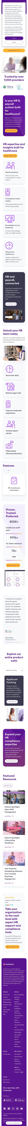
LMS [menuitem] (15, 1027)
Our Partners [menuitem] (6, 1054)
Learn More (9, 304)
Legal (5, 1122)
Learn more (11, 701)
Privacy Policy (11, 1120)
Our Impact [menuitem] (17, 1054)
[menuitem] (19, 1067)
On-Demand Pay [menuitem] (19, 1029)
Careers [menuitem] (18, 1072)
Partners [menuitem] (5, 1051)
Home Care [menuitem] (6, 994)
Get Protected (10, 761)
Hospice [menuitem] (5, 997)
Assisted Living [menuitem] (7, 1004)
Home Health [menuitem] (6, 999)
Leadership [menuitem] (17, 1069)
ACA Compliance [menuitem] (19, 994)
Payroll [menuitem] (16, 1039)
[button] (8, 470)
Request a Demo (12, 50)
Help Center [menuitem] (6, 1082)
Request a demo (11, 565)
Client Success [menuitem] (18, 1056)
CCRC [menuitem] (5, 1007)
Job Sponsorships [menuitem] (19, 1024)
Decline (14, 42)
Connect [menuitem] (5, 1077)
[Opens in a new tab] (4, 1108)
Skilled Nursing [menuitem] (7, 1002)
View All (6, 785)
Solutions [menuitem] (16, 991)
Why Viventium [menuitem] (18, 1051)
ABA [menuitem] (4, 1014)
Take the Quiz (10, 130)
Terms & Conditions (20, 1120)
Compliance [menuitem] (17, 1063)
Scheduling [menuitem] (17, 1042)
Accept (14, 38)
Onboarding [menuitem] (17, 1032)
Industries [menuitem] (5, 991)
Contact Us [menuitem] (6, 1079)
